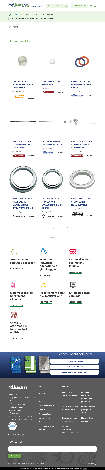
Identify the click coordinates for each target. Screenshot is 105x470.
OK (85, 468)
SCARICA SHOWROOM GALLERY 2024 (74, 372)
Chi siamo (43, 397)
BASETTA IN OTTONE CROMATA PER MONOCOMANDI (81, 202)
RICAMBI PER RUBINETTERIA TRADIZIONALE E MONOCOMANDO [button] (32, 19)
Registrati (15, 456)
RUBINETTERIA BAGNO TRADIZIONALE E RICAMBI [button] (36, 15)
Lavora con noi (44, 418)
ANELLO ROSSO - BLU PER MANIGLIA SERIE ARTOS (81, 84)
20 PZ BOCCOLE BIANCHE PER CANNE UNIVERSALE (22, 84)
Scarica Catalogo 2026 (75, 361)
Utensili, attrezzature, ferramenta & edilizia (70, 429)
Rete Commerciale (46, 406)
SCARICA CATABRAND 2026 (74, 367)
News (41, 402)
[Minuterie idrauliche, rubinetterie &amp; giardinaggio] (15, 14)
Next (68, 228)
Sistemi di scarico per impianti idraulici (88, 410)
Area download (45, 414)
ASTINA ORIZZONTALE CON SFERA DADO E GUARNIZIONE (81, 144)
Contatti (42, 410)
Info (80, 468)
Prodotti (42, 393)
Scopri (31, 98)
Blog (41, 422)
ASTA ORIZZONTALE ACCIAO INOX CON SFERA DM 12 (21, 144)
